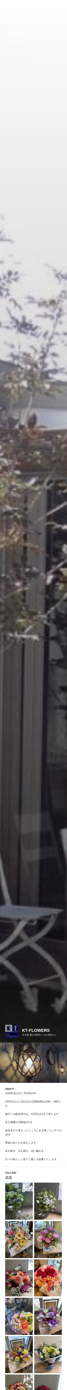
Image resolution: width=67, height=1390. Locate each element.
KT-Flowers (36, 1030)
